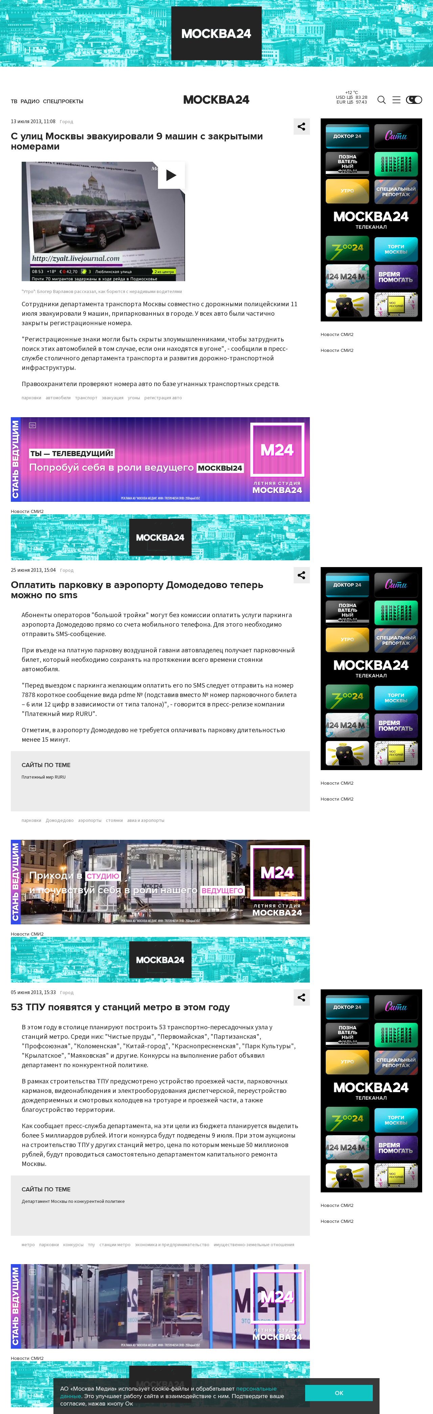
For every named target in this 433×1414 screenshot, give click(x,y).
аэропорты (89, 820)
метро (28, 1244)
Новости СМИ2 (27, 511)
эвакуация (112, 398)
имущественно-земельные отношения (254, 1244)
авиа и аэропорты (145, 820)
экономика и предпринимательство (172, 1244)
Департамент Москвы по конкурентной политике (73, 1201)
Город (66, 121)
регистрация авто (163, 398)
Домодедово (60, 820)
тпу (91, 1244)
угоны (134, 398)
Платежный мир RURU (44, 777)
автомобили (58, 398)
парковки (31, 398)
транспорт (86, 398)
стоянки (114, 820)
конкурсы (73, 1244)
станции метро (115, 1244)
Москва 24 (216, 100)
